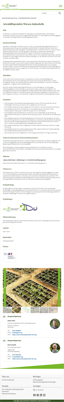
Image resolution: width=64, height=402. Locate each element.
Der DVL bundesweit (8, 380)
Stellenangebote (38, 380)
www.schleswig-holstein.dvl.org (9, 18)
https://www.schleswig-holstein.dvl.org (24, 359)
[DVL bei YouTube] (44, 395)
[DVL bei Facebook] (34, 395)
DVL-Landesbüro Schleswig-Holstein (13, 389)
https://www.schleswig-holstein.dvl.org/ (24, 335)
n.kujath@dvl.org (17, 357)
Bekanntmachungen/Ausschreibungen (44, 382)
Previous (5, 287)
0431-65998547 (16, 330)
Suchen (60, 13)
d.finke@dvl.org (17, 333)
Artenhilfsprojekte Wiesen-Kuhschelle (27, 18)
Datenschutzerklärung (8, 393)
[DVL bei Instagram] (38, 395)
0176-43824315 (16, 355)
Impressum (5, 391)
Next (59, 287)
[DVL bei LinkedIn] (41, 395)
